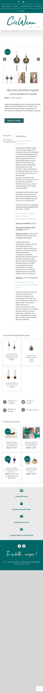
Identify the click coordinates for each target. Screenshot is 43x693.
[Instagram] (24, 546)
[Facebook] (19, 546)
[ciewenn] (21, 59)
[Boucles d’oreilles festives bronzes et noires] (31, 459)
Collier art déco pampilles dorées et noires (31, 357)
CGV (4, 562)
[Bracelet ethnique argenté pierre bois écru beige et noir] (11, 432)
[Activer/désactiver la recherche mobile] (35, 27)
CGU (27, 564)
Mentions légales (14, 562)
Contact (21, 564)
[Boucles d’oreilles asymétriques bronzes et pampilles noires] (11, 345)
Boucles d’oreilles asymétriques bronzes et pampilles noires (11, 355)
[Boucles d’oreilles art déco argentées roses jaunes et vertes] (31, 432)
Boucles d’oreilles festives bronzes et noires (31, 470)
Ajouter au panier (14, 120)
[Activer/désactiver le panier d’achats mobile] (31, 27)
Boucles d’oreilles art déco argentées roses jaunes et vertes (31, 444)
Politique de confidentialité (30, 562)
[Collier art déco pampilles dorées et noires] (31, 346)
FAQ (15, 564)
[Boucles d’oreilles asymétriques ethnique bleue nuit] (11, 459)
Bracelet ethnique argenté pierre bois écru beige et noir (11, 444)
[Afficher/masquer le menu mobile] (39, 27)
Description (7, 135)
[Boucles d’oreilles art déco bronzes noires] (11, 373)
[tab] (8, 135)
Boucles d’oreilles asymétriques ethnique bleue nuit (12, 470)
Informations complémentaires (8, 141)
